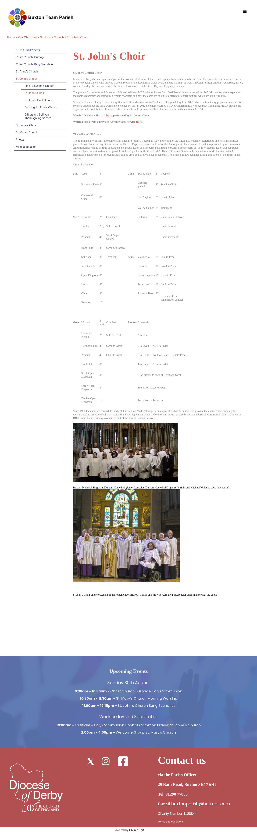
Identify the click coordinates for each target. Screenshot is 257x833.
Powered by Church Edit (128, 830)
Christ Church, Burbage (30, 57)
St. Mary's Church (27, 132)
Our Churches (27, 37)
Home (11, 37)
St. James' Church (27, 125)
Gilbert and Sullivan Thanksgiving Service (37, 116)
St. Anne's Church (27, 71)
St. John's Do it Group (37, 100)
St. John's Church (52, 37)
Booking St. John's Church (40, 107)
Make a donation (26, 146)
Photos (20, 139)
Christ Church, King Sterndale (34, 64)
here (109, 115)
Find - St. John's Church (39, 85)
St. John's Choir (77, 37)
